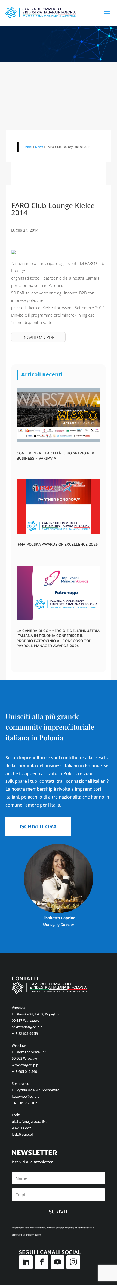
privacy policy (33, 1234)
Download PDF (38, 337)
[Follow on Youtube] (57, 1262)
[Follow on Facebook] (41, 1262)
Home (27, 147)
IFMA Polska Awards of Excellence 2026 (57, 544)
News (39, 147)
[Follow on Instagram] (73, 1262)
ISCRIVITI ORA (38, 826)
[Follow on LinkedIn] (26, 1262)
